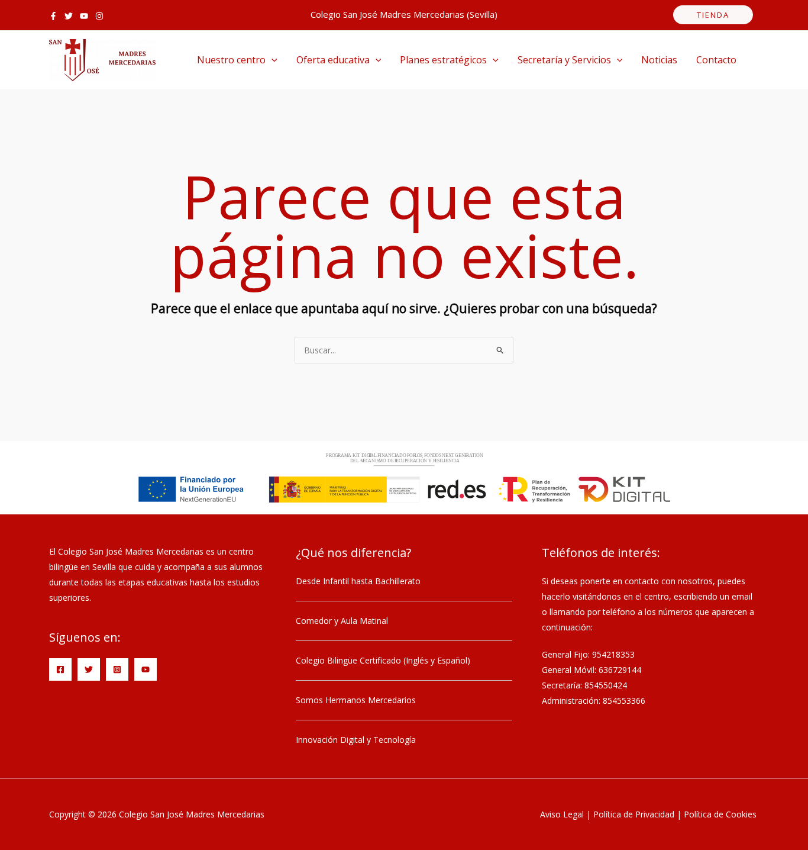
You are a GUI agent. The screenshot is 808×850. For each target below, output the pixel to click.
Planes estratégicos (443, 59)
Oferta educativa (333, 59)
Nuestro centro (231, 59)
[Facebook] (53, 16)
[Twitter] (68, 16)
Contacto (716, 59)
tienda (713, 14)
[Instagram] (99, 16)
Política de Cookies (720, 814)
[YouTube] (84, 16)
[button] (271, 60)
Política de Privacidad (633, 814)
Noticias (659, 59)
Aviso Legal (562, 814)
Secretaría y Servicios (564, 59)
